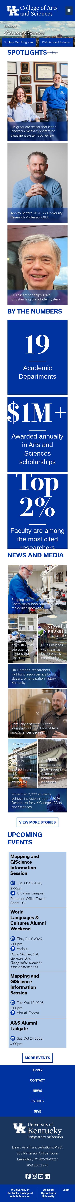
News (37, 1090)
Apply (37, 1070)
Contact (37, 1080)
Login (66, 1189)
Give (37, 1111)
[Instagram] (34, 1176)
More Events (37, 1058)
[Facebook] (28, 1176)
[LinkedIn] (47, 1176)
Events (37, 1101)
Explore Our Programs (18, 42)
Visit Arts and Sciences (56, 42)
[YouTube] (40, 1176)
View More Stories (37, 822)
